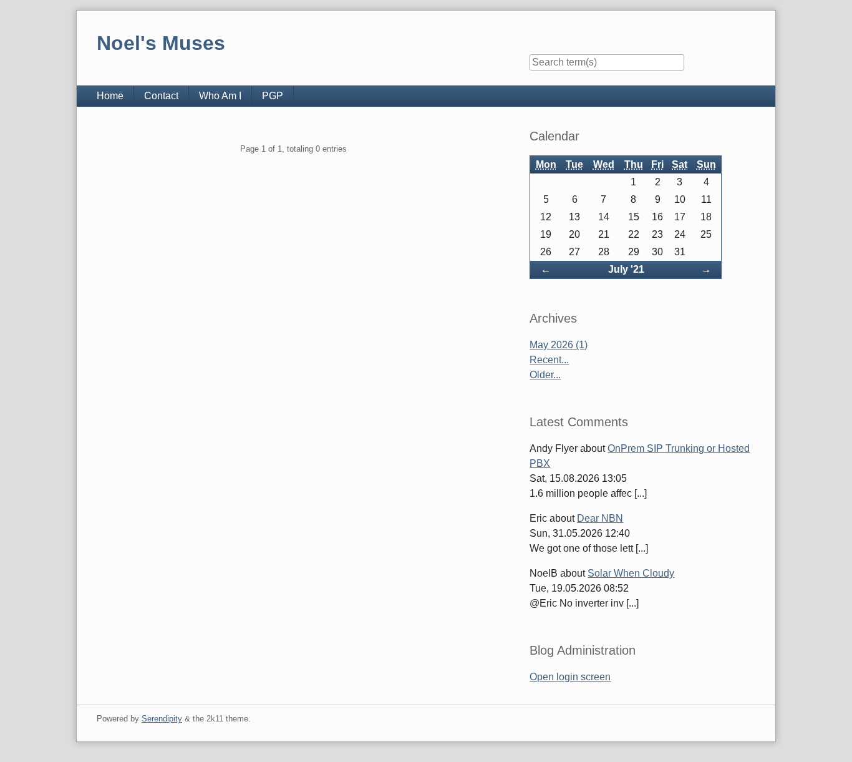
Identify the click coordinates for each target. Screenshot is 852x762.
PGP (272, 95)
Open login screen (570, 677)
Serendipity (162, 718)
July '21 (626, 269)
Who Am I (220, 95)
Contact (161, 95)
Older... (545, 374)
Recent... (549, 359)
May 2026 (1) (559, 344)
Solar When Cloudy (631, 573)
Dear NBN (600, 518)
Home (110, 95)
